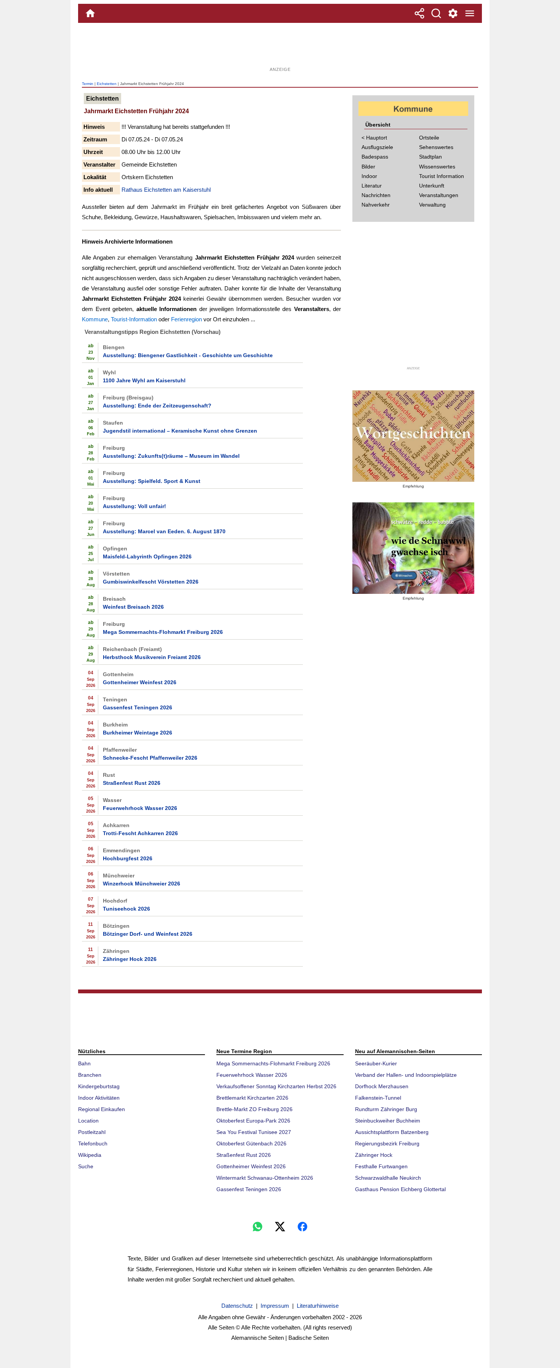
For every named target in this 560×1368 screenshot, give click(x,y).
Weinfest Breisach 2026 (133, 607)
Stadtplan (430, 157)
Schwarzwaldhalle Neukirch (388, 1178)
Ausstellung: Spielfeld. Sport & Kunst (151, 481)
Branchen (89, 1075)
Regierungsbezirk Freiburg (387, 1143)
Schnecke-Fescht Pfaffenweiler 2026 (150, 758)
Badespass (375, 157)
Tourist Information (441, 176)
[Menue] (469, 13)
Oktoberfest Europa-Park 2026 (253, 1121)
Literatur (372, 186)
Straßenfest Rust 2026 (131, 783)
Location (88, 1121)
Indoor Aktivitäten (99, 1098)
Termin (87, 84)
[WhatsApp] (257, 1226)
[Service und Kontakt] (453, 13)
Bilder (368, 167)
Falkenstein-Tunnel (378, 1098)
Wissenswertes (437, 167)
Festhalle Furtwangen (381, 1166)
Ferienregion (186, 319)
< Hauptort (374, 138)
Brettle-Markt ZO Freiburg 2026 (254, 1109)
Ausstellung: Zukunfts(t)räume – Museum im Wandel (171, 456)
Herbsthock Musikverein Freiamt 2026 (152, 657)
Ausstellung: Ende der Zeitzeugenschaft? (157, 406)
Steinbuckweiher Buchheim (387, 1121)
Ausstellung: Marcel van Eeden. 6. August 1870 (164, 531)
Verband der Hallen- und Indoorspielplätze (406, 1075)
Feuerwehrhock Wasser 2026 (140, 808)
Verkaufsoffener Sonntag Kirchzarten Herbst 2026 (276, 1086)
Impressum (275, 1305)
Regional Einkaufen (101, 1109)
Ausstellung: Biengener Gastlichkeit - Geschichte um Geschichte (188, 355)
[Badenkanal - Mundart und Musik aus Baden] (413, 548)
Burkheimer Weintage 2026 (137, 733)
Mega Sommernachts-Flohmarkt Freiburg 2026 (163, 632)
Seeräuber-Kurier (376, 1063)
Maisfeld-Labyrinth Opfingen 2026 (147, 556)
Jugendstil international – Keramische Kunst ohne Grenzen (180, 431)
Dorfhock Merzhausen (381, 1086)
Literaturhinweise (318, 1305)
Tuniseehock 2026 (126, 909)
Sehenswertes (436, 147)
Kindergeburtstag (99, 1086)
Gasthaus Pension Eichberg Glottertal (400, 1189)
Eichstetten (107, 84)
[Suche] (436, 13)
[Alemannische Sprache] (413, 436)
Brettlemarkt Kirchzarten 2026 (252, 1098)
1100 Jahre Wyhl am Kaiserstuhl (144, 380)
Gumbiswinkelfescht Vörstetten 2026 (150, 582)
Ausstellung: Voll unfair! (134, 506)
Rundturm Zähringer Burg (386, 1109)
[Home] (90, 13)
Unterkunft (431, 186)
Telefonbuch (92, 1143)
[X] (280, 1226)
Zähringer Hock (373, 1155)
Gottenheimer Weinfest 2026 (139, 682)
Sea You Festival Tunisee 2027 (253, 1132)
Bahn (84, 1063)
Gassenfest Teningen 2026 (137, 707)
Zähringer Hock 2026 (130, 959)
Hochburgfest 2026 (127, 858)
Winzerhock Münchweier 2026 (141, 883)
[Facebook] (302, 1226)
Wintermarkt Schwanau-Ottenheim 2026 (264, 1178)
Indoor (369, 176)
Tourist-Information (134, 319)
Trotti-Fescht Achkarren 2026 (140, 833)
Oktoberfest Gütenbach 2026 (251, 1143)
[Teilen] (419, 13)
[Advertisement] (280, 47)
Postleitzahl (92, 1132)
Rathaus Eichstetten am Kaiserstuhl (166, 189)
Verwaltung (432, 205)
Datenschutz (237, 1305)
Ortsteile (429, 138)
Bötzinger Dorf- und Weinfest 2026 (147, 934)
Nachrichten (376, 195)
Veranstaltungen (438, 195)
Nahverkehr (376, 205)
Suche (85, 1166)
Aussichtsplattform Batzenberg (392, 1132)
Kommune (95, 319)
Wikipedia (89, 1155)
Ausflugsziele (377, 147)
